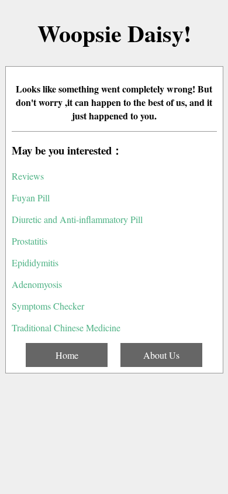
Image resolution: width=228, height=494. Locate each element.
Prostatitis (29, 241)
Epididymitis (35, 262)
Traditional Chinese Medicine (66, 327)
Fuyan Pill (31, 197)
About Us (161, 355)
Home (67, 355)
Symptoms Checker (48, 306)
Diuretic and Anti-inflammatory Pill (77, 219)
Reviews (28, 176)
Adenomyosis (37, 284)
